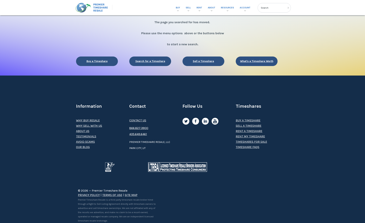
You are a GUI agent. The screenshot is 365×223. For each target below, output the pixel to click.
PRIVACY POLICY (89, 195)
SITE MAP (131, 195)
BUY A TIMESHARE (248, 120)
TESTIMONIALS (86, 136)
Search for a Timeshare (150, 61)
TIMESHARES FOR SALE (251, 141)
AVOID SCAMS (85, 141)
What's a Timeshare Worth (256, 61)
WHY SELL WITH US (89, 125)
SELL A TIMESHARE (248, 125)
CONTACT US (137, 120)
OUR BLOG (83, 147)
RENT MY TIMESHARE (250, 136)
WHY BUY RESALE (88, 120)
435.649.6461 (138, 134)
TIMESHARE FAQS (247, 147)
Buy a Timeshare (97, 61)
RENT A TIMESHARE (249, 131)
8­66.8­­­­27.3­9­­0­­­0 (138, 128)
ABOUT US (82, 131)
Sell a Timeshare (203, 61)
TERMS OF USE (112, 195)
